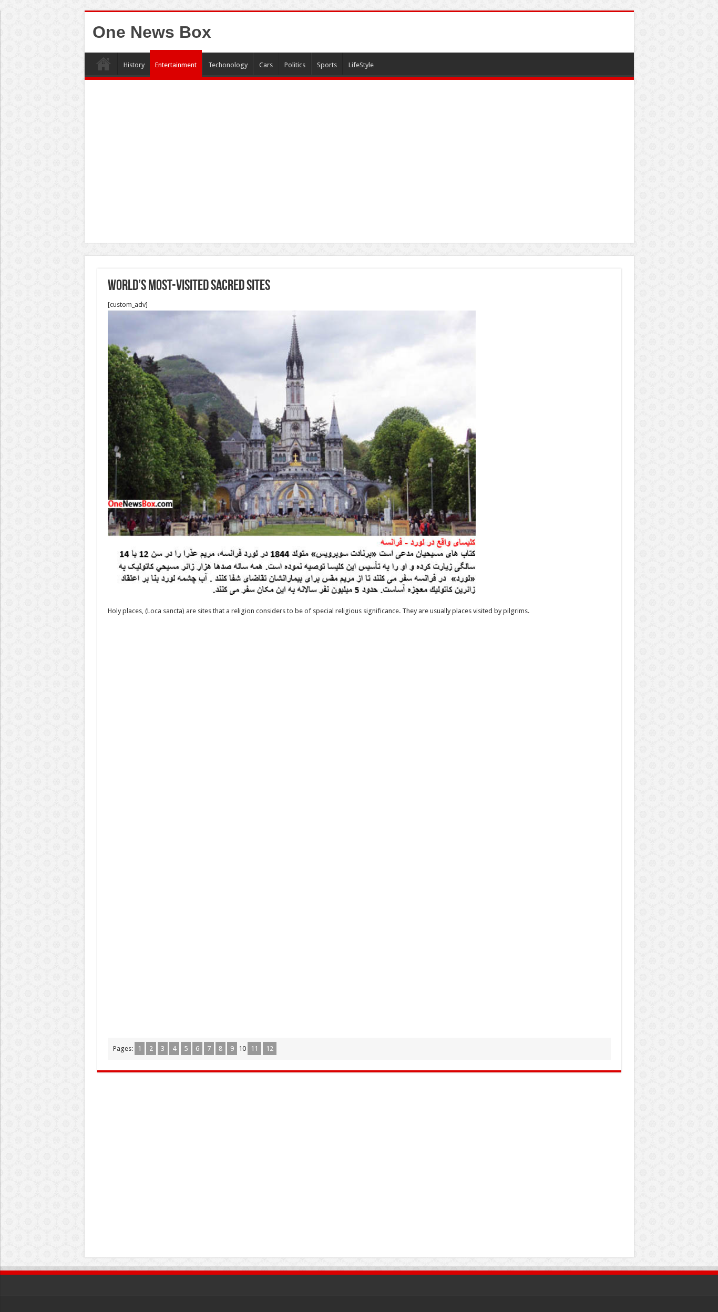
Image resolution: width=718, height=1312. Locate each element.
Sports (327, 65)
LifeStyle (361, 65)
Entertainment (176, 65)
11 (254, 1048)
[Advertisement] (359, 163)
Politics (294, 65)
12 (269, 1048)
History (134, 65)
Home (103, 64)
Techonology (228, 65)
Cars (266, 65)
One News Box (152, 32)
